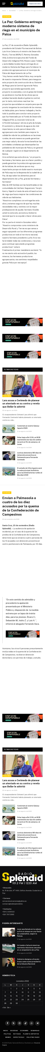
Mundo (8, 1037)
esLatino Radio (33, 1037)
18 (28, 996)
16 (17, 996)
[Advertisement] (22, 290)
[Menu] (3, 3)
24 (23, 1000)
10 (22, 992)
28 (5, 1003)
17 (22, 996)
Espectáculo (18, 1037)
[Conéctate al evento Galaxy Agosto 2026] (8, 428)
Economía (24, 1030)
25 (28, 1000)
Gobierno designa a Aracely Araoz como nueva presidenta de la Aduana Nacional (29, 961)
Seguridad (35, 1030)
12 (34, 992)
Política (7, 1034)
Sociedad (6, 16)
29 (11, 1003)
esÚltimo (6, 396)
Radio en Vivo (35, 4)
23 (17, 1000)
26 (34, 1000)
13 (40, 992)
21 (5, 1000)
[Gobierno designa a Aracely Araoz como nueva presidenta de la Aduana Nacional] (8, 962)
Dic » (9, 1007)
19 (34, 996)
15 (11, 996)
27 (40, 1000)
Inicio (5, 1030)
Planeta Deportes (31, 1034)
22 (11, 1000)
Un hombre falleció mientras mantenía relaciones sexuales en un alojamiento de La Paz (29, 947)
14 (5, 996)
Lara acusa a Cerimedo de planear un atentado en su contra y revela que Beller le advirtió (21, 403)
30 (17, 1003)
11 (28, 992)
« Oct (4, 1007)
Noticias (17, 1034)
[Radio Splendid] (17, 3)
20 (40, 996)
